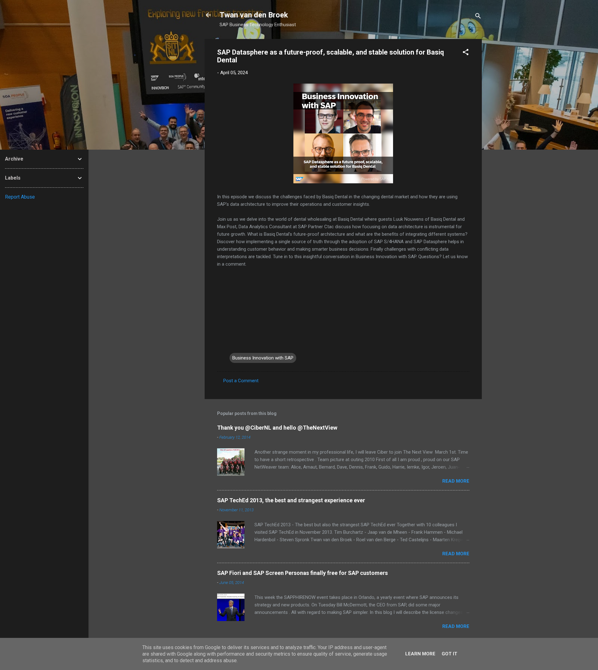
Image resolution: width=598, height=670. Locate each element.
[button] (465, 53)
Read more (455, 481)
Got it (449, 654)
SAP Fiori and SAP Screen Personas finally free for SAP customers (302, 573)
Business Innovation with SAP (262, 358)
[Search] (478, 17)
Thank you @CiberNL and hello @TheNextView (277, 427)
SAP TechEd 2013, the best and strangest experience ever (291, 500)
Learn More (420, 654)
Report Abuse (20, 197)
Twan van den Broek (254, 15)
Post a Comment (241, 380)
